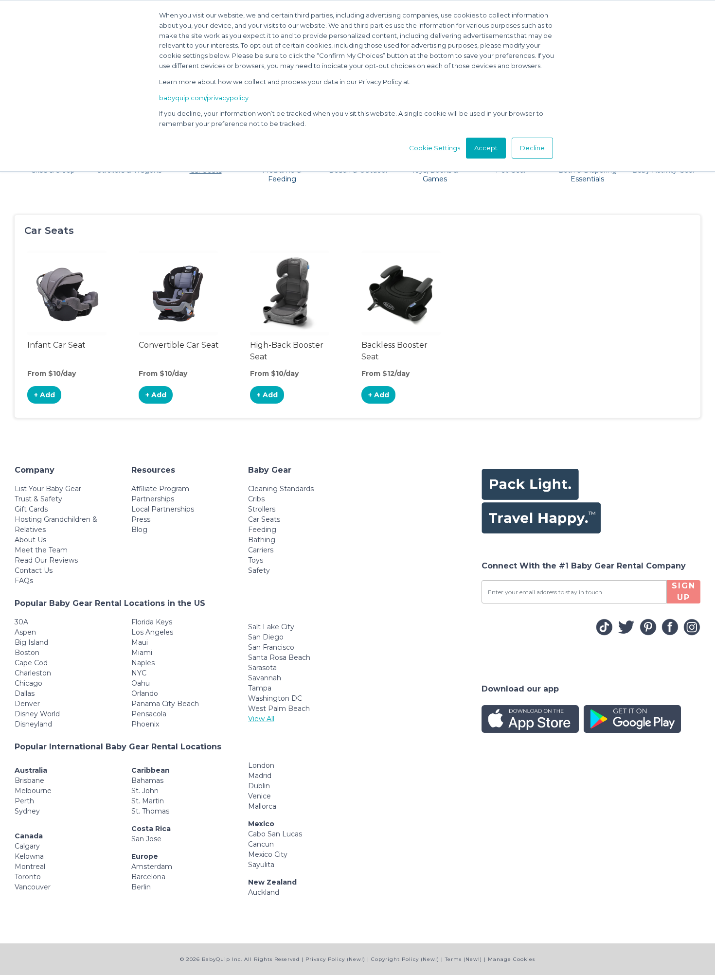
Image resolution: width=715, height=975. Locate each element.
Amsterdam (151, 866)
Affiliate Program (160, 488)
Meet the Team (41, 550)
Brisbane (29, 780)
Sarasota (262, 667)
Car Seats (264, 519)
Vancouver (33, 887)
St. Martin (147, 801)
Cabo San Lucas (275, 834)
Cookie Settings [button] (434, 148)
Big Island (31, 642)
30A (21, 622)
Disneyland (33, 724)
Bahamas (147, 780)
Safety (259, 570)
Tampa (259, 688)
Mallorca (262, 806)
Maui (139, 642)
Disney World (37, 713)
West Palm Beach (279, 708)
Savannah (264, 678)
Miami (141, 652)
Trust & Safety (38, 499)
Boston (27, 652)
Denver (27, 703)
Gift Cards (31, 509)
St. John (145, 790)
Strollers (261, 509)
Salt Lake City (271, 626)
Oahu (140, 683)
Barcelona (148, 876)
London (261, 765)
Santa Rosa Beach (279, 657)
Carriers (260, 550)
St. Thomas (150, 811)
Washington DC (275, 698)
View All (261, 718)
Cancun (261, 844)
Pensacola (148, 713)
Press (140, 519)
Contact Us (34, 570)
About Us (30, 539)
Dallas (25, 693)
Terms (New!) (463, 959)
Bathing (261, 539)
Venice (259, 796)
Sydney (27, 811)
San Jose (146, 838)
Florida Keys (151, 622)
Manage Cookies (511, 959)
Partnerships (152, 499)
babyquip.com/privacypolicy (204, 98)
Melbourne (33, 790)
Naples (143, 662)
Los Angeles (152, 632)
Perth (24, 801)
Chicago (28, 683)
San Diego (266, 637)
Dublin (259, 785)
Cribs (256, 499)
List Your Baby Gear (48, 488)
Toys (255, 560)
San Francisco (271, 647)
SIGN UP (684, 591)
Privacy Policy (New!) (335, 959)
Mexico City (267, 854)
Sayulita (261, 864)
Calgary (27, 846)
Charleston (33, 673)
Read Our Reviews (46, 560)
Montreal (30, 866)
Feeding (262, 529)
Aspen (25, 632)
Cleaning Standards (281, 488)
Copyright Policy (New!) (405, 959)
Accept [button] (486, 148)
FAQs (24, 580)
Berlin (141, 887)
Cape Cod (31, 662)
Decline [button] (532, 148)
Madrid (259, 775)
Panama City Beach (165, 703)
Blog (139, 529)
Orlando (144, 693)
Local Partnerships (162, 509)
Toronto (28, 876)
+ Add (44, 394)
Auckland (263, 892)
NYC (138, 673)
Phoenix (145, 724)
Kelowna (29, 856)
